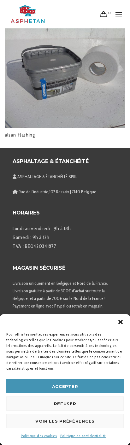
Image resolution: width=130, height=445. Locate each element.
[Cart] (103, 14)
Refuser (65, 403)
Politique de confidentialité (83, 435)
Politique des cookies (39, 435)
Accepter (65, 386)
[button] (120, 322)
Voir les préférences (65, 421)
